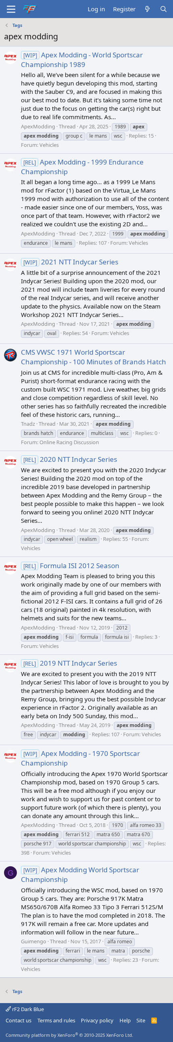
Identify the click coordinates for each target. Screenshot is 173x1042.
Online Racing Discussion (69, 442)
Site (140, 1020)
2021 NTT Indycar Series (70, 261)
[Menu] (11, 9)
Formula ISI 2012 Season (71, 565)
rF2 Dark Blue (27, 1009)
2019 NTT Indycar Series (70, 663)
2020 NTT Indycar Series (70, 459)
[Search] (163, 9)
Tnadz (28, 423)
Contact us (18, 1020)
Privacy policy (97, 1020)
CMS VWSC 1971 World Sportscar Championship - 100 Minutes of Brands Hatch (93, 356)
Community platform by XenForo (69, 1035)
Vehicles (49, 144)
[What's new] (147, 9)
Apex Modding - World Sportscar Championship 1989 (82, 59)
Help (125, 1020)
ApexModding (38, 126)
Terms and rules (56, 1020)
